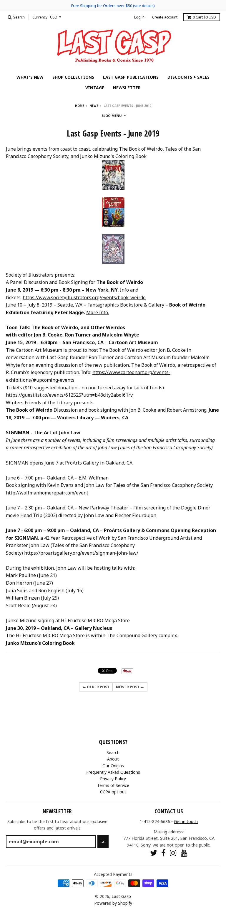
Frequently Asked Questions (113, 772)
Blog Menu (112, 115)
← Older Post (95, 686)
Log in (139, 17)
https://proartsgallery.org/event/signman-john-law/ (81, 553)
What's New (30, 77)
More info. (97, 312)
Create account (164, 17)
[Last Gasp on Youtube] (184, 852)
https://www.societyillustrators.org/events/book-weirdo (84, 297)
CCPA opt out (113, 792)
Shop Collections (73, 77)
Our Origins (113, 765)
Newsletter (127, 87)
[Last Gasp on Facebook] (163, 852)
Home (79, 106)
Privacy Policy (113, 778)
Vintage (94, 87)
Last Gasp (121, 896)
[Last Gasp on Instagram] (173, 852)
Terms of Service (113, 785)
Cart (204, 17)
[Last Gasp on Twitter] (153, 852)
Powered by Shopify (113, 903)
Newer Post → (130, 686)
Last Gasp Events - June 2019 (113, 133)
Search (113, 752)
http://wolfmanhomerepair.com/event (47, 492)
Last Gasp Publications (131, 77)
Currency (39, 17)
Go (103, 841)
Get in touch (186, 821)
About (113, 759)
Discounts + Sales (188, 77)
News (93, 106)
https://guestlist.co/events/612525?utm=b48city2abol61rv (69, 395)
